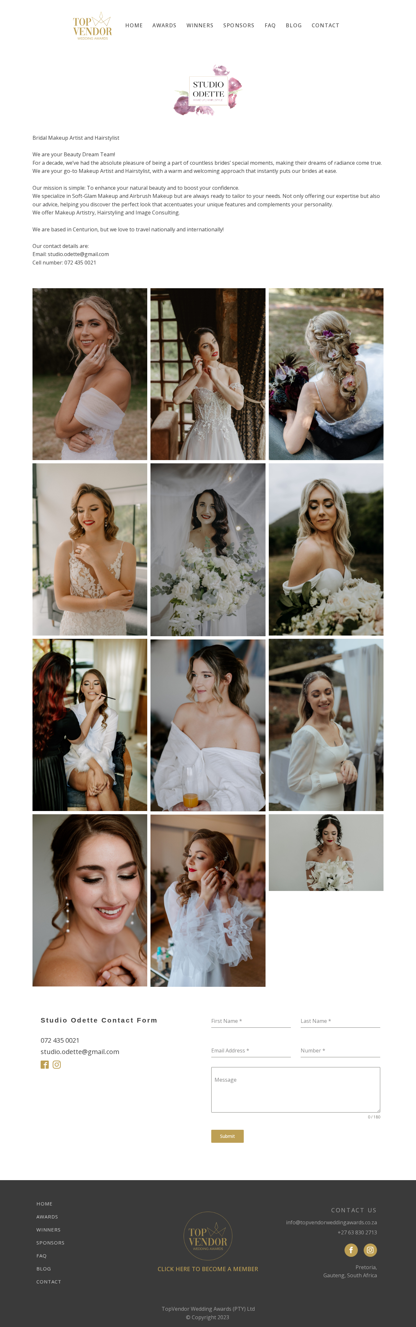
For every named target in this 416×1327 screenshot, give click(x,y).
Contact (326, 25)
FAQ (270, 25)
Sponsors (239, 25)
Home (134, 25)
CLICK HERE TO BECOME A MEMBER (208, 1269)
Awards (164, 25)
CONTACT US (354, 1210)
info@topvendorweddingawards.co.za (331, 1222)
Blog (294, 25)
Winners (200, 25)
